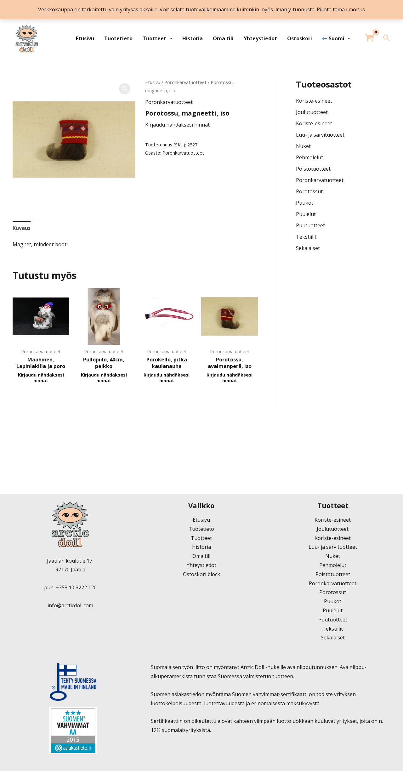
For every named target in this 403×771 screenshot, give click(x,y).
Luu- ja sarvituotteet (320, 134)
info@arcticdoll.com (70, 605)
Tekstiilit (306, 236)
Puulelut (306, 214)
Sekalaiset (308, 248)
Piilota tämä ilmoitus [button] (341, 9)
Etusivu (85, 38)
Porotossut (309, 191)
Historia (192, 38)
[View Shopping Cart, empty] (369, 38)
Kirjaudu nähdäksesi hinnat (177, 124)
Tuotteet (154, 38)
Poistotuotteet (313, 168)
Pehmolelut (309, 157)
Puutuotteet (310, 225)
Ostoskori (299, 38)
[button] (169, 38)
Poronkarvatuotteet (185, 82)
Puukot (304, 202)
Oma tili (223, 38)
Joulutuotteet (312, 112)
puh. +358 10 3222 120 (70, 587)
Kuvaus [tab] (22, 227)
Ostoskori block (201, 574)
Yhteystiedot (260, 38)
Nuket (303, 146)
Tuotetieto (118, 38)
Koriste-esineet (314, 100)
